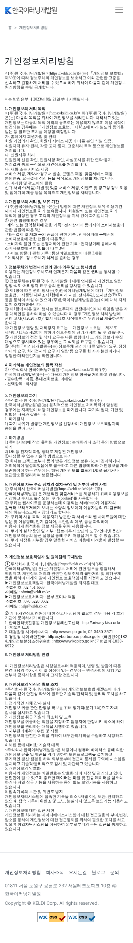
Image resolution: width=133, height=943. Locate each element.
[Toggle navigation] (119, 10)
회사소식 (55, 872)
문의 (114, 872)
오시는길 (78, 872)
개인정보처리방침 (23, 872)
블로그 (98, 872)
